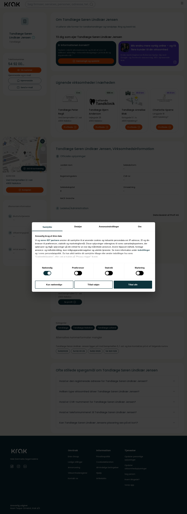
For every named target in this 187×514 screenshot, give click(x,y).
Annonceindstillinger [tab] (109, 226)
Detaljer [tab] (78, 226)
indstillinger (144, 250)
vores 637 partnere (50, 240)
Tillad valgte (93, 284)
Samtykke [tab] (47, 227)
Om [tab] (139, 226)
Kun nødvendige (54, 284)
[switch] (78, 273)
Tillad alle (132, 284)
